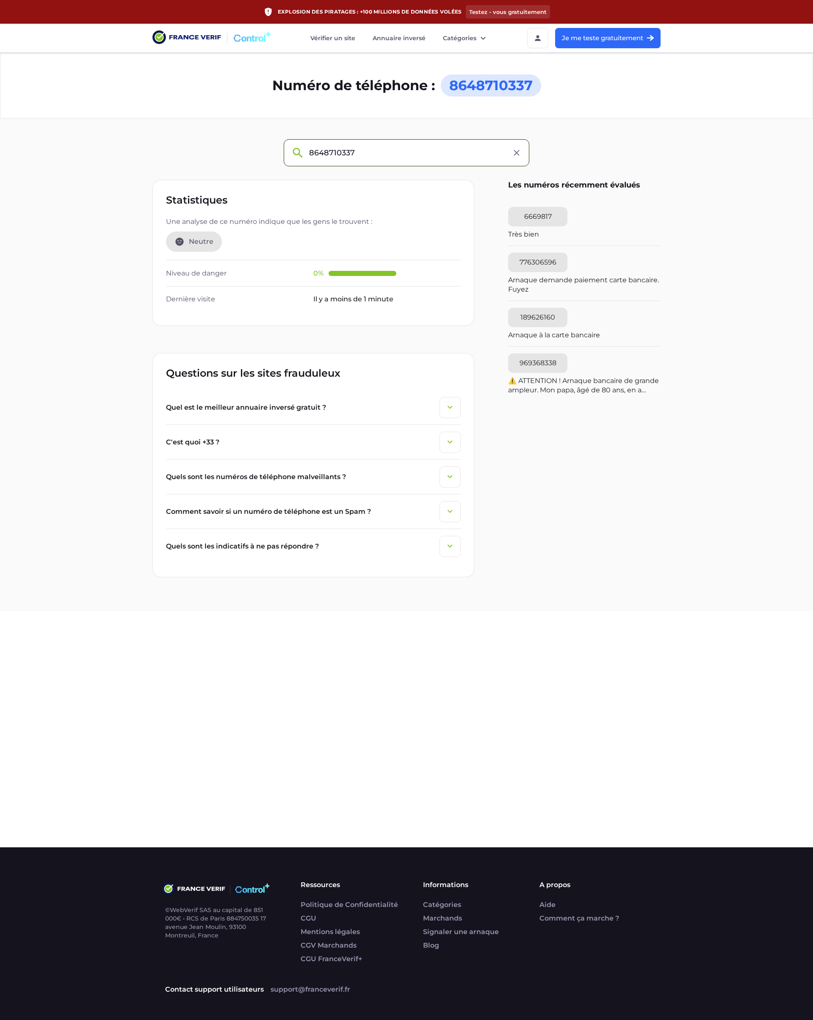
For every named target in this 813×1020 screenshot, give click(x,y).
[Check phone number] (297, 153)
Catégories (459, 38)
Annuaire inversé (399, 38)
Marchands (442, 918)
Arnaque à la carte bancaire (554, 335)
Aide (547, 905)
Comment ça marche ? (579, 918)
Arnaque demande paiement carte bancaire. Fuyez (583, 284)
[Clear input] (517, 153)
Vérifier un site (332, 38)
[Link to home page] (186, 38)
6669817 (538, 216)
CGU (308, 918)
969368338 (538, 363)
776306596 (538, 262)
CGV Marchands (329, 945)
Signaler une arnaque (461, 932)
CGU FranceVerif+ (331, 959)
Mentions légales (330, 932)
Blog (431, 945)
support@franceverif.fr (310, 989)
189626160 (537, 317)
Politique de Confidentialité (349, 905)
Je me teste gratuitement (602, 38)
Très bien (523, 234)
